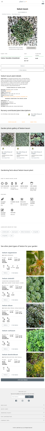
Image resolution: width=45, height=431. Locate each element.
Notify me (22, 65)
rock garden (17, 96)
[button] (22, 70)
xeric (27, 96)
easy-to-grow (12, 96)
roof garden (23, 96)
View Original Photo (6, 157)
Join (29, 396)
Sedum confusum (8, 331)
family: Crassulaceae (25, 231)
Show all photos (31, 48)
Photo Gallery (12, 122)
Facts (23, 122)
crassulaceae (8, 91)
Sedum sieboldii (8, 278)
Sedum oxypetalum (9, 253)
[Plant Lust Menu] (2, 1)
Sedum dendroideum (10, 354)
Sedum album (7, 305)
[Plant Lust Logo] (23, 1)
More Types (34, 122)
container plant (6, 96)
